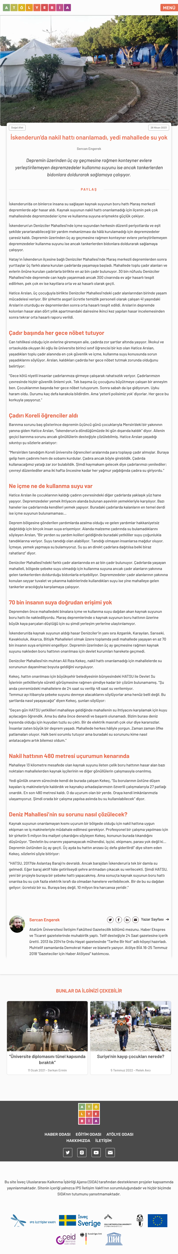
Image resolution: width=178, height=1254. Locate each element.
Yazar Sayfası (155, 919)
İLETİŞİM (103, 1140)
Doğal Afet (17, 127)
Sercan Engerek (44, 919)
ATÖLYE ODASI (119, 1134)
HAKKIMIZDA (78, 1140)
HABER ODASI (57, 1134)
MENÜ (169, 7)
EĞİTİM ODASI (88, 1134)
